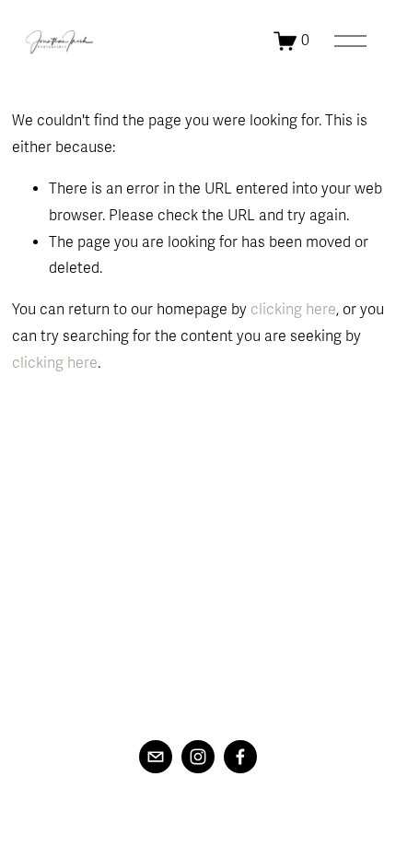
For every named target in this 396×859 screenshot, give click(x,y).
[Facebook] (240, 756)
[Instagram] (198, 756)
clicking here (293, 309)
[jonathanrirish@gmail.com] (155, 756)
